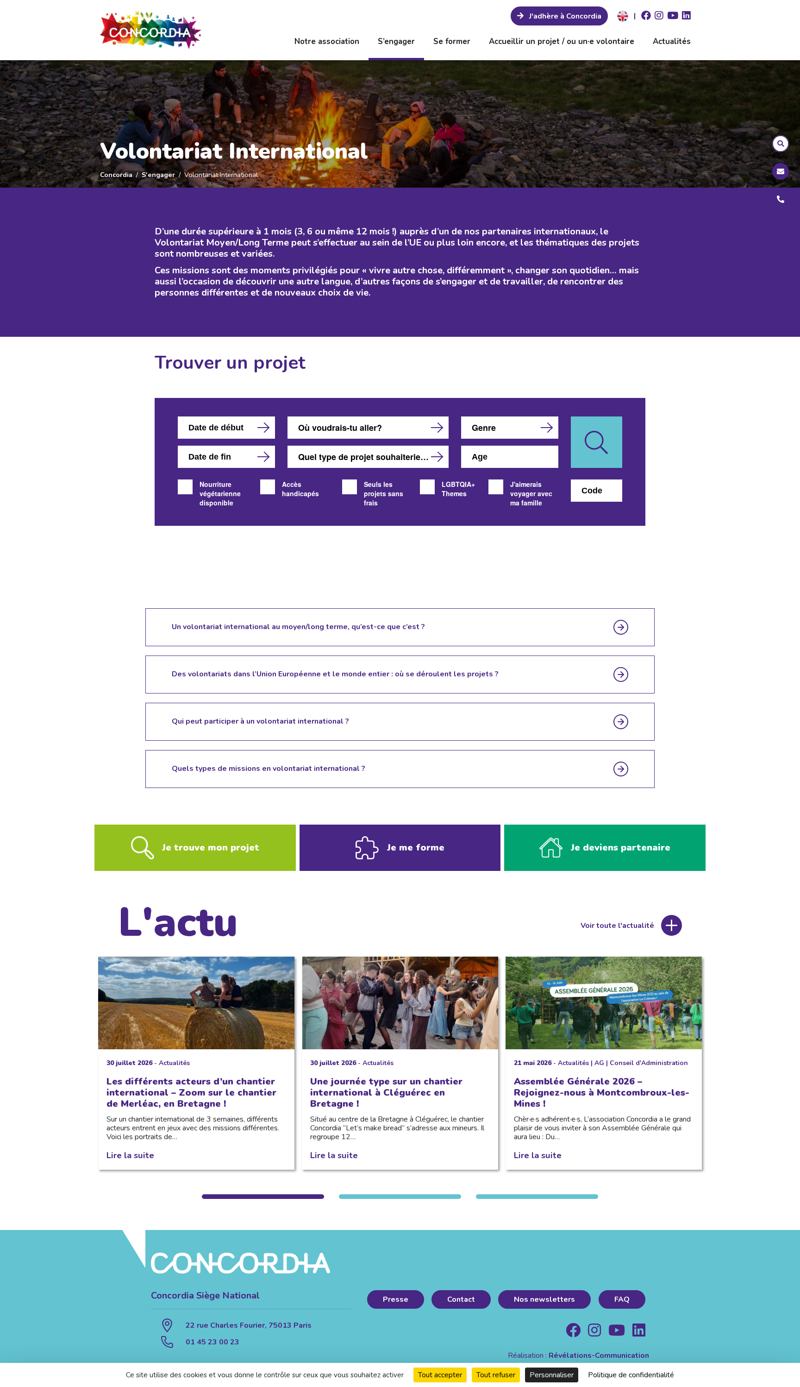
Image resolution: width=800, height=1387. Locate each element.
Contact (461, 1299)
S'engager (158, 174)
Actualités (672, 41)
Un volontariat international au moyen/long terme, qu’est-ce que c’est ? (298, 627)
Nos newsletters (544, 1299)
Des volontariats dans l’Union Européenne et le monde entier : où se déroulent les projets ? (335, 674)
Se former (451, 41)
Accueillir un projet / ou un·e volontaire (561, 41)
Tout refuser (495, 1375)
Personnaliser (552, 1375)
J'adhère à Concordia (564, 16)
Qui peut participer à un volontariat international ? (260, 721)
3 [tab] (537, 1196)
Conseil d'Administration (649, 1063)
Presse (395, 1299)
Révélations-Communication (599, 1355)
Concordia (116, 174)
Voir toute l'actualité (617, 925)
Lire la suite (130, 1155)
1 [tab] (263, 1196)
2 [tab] (400, 1196)
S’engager (396, 41)
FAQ (622, 1299)
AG (599, 1063)
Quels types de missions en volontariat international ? (268, 768)
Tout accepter (440, 1375)
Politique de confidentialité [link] (631, 1375)
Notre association (326, 41)
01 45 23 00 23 (212, 1342)
